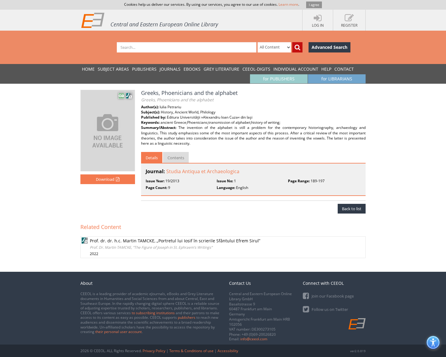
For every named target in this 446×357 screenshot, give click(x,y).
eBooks (192, 69)
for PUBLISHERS (279, 79)
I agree (314, 4)
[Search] (297, 47)
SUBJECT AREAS (113, 69)
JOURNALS (170, 69)
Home (88, 69)
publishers (186, 317)
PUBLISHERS (144, 69)
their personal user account (118, 331)
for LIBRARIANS (336, 79)
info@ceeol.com (253, 339)
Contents (175, 157)
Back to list (351, 208)
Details (152, 157)
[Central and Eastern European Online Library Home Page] (150, 20)
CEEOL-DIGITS (256, 69)
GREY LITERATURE (221, 69)
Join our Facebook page (332, 296)
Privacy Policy (154, 350)
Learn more (288, 4)
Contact (344, 69)
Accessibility (228, 350)
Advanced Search (329, 47)
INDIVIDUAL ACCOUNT (295, 69)
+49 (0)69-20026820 (259, 334)
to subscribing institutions (153, 312)
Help (326, 69)
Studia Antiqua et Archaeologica (202, 171)
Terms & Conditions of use (191, 350)
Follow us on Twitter (329, 309)
